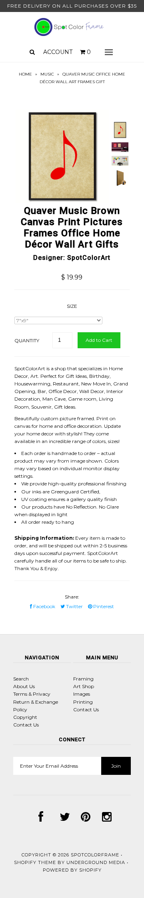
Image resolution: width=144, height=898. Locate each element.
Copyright (25, 717)
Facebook (43, 606)
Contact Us (26, 725)
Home (25, 74)
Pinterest (103, 606)
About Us (24, 686)
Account (57, 52)
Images (81, 694)
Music (47, 74)
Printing (83, 702)
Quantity (26, 340)
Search (21, 679)
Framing (83, 679)
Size (72, 306)
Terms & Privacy (31, 694)
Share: (72, 597)
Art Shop (83, 686)
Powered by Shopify (72, 870)
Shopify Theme (35, 862)
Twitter (74, 606)
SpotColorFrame (95, 855)
